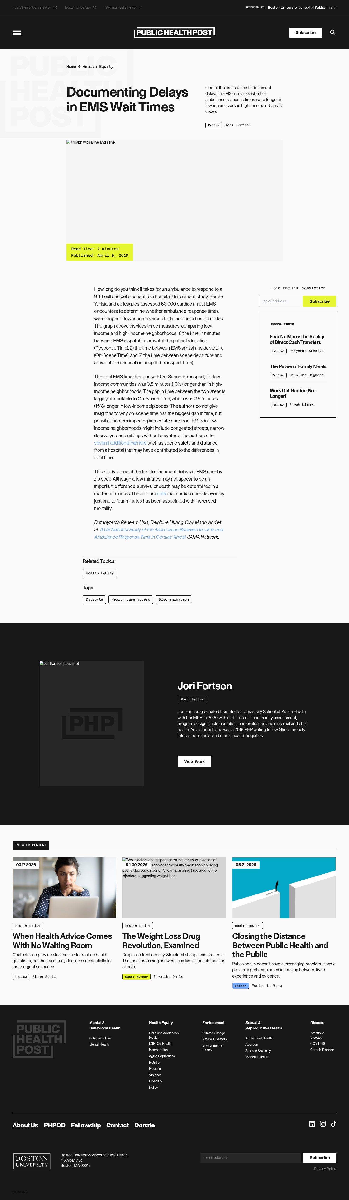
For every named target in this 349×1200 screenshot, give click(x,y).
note (161, 493)
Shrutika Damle (168, 976)
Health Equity (98, 66)
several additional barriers (120, 443)
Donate (144, 1125)
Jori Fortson (238, 125)
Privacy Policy (325, 1169)
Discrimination (174, 599)
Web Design (18, 1192)
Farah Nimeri (302, 405)
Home (71, 66)
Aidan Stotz (44, 976)
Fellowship (86, 1125)
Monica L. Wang (267, 985)
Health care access (131, 599)
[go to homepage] (174, 32)
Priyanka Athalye (306, 351)
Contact (117, 1125)
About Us (25, 1125)
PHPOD (54, 1125)
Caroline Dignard (306, 375)
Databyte (94, 599)
